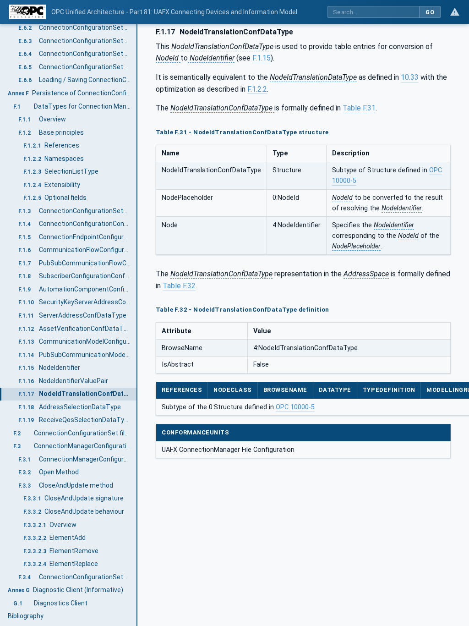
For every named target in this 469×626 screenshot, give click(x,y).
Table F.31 (359, 108)
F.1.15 (261, 58)
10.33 (410, 77)
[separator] (137, 325)
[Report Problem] (455, 12)
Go (429, 12)
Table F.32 (179, 285)
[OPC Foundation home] (27, 12)
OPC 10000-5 (295, 407)
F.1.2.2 (257, 89)
